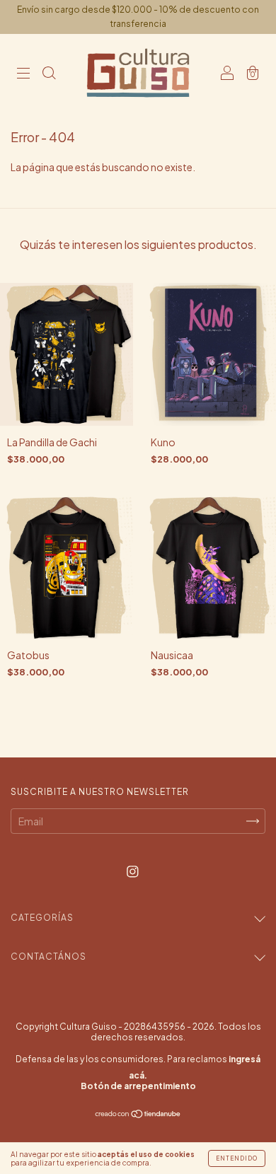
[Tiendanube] (138, 1114)
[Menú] (23, 73)
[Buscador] (49, 73)
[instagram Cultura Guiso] (132, 871)
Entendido (237, 1158)
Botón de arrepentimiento (138, 1086)
